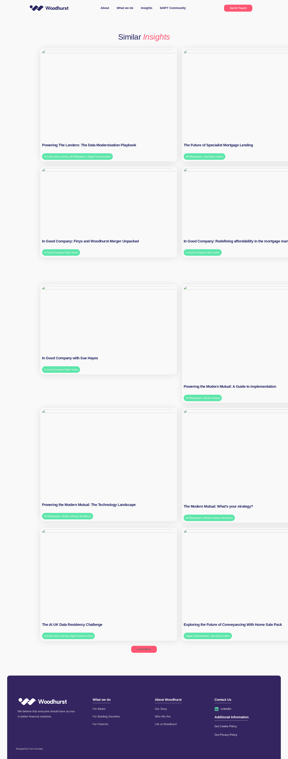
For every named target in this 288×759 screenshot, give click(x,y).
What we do (125, 8)
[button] (144, 649)
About (104, 8)
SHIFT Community (173, 8)
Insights (146, 8)
